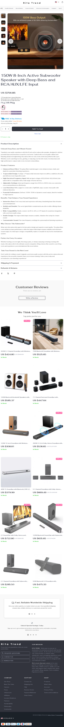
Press (6, 690)
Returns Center (29, 690)
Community (7, 709)
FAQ (25, 687)
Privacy (53, 715)
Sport (60, 8)
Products (47, 681)
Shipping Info (28, 684)
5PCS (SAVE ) (6, 114)
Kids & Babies (19, 8)
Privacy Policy (48, 690)
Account (47, 687)
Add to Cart (37, 129)
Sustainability (8, 703)
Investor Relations (10, 698)
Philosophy (7, 706)
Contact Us (28, 681)
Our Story (7, 681)
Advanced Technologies (42, 8)
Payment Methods (30, 692)
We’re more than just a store (41, 663)
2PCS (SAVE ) (6, 111)
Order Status (28, 695)
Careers (6, 687)
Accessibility (59, 715)
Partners (7, 701)
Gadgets (54, 8)
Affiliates (7, 695)
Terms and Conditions (51, 692)
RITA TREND (36, 648)
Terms (49, 715)
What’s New (48, 684)
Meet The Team (9, 684)
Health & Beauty (9, 8)
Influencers (8, 692)
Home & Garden (29, 8)
